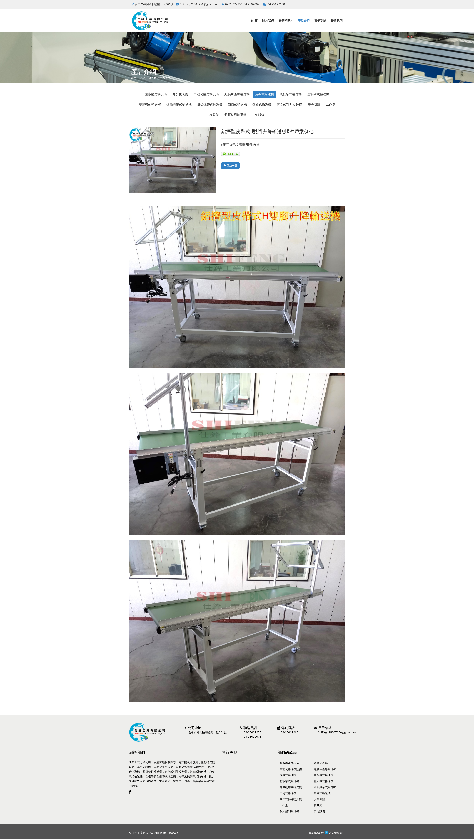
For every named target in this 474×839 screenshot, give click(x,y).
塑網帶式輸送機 (150, 104)
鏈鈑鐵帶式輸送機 (209, 104)
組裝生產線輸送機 (237, 94)
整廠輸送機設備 (156, 94)
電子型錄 (320, 20)
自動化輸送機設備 (206, 94)
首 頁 (254, 20)
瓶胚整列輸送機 (235, 115)
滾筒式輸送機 (237, 104)
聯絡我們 (337, 20)
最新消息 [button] (285, 20)
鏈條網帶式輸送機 (179, 104)
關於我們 (268, 20)
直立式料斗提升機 (289, 104)
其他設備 (258, 115)
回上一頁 (231, 165)
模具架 (214, 115)
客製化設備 (180, 94)
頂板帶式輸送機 (291, 94)
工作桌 (330, 104)
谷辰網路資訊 (337, 832)
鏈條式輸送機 (261, 104)
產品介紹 (304, 20)
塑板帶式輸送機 (318, 94)
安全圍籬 (314, 104)
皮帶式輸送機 (264, 94)
